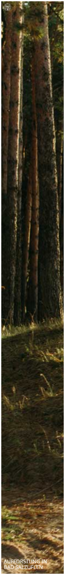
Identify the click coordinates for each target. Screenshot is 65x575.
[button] (60, 6)
